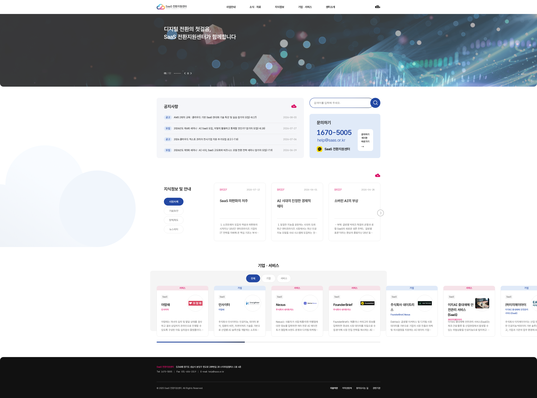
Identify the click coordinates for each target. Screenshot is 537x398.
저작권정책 (347, 388)
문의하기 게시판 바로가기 (365, 138)
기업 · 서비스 (305, 7)
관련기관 (376, 388)
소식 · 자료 (255, 7)
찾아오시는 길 (362, 388)
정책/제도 (173, 220)
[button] (185, 73)
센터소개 (330, 7)
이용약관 (334, 388)
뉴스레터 (173, 229)
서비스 (284, 278)
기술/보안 (173, 210)
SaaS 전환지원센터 (337, 149)
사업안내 (230, 7)
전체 (253, 278)
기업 (268, 278)
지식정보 (279, 7)
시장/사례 (173, 201)
